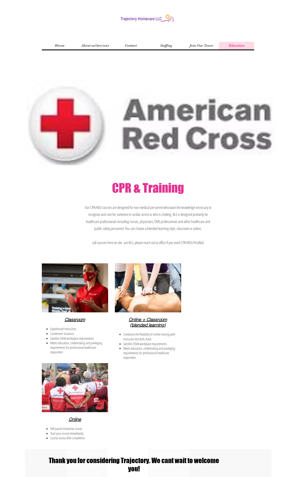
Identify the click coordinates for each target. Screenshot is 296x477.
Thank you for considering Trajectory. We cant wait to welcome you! (134, 464)
